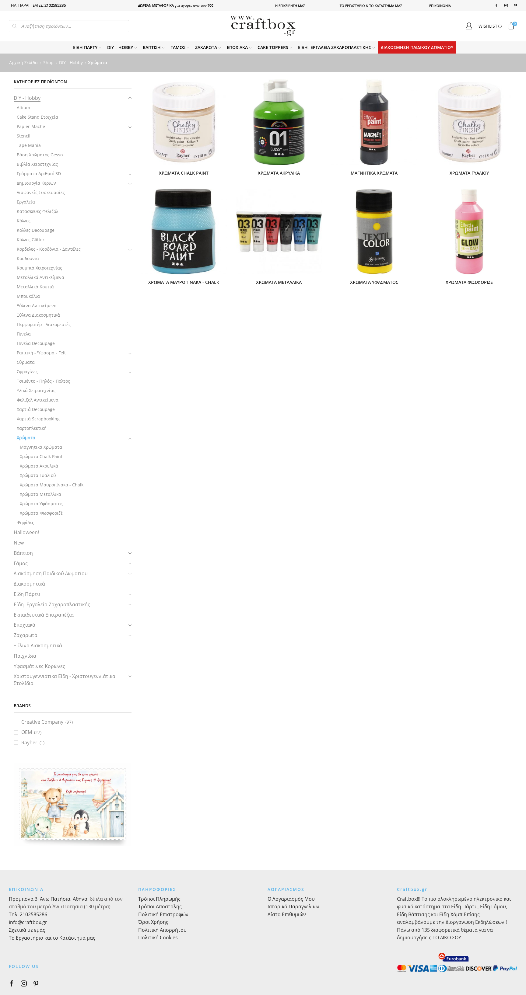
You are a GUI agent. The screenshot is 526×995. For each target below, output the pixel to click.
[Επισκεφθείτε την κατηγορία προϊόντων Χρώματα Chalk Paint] (184, 122)
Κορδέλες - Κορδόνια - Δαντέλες (49, 249)
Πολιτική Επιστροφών (163, 914)
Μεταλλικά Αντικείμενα (40, 277)
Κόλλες (23, 221)
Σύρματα (26, 362)
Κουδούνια (28, 258)
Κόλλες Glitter (30, 239)
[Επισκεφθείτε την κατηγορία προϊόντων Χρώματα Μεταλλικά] (279, 232)
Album (23, 107)
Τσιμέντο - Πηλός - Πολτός (43, 381)
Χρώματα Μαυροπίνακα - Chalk (51, 485)
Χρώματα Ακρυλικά (39, 466)
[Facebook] (496, 5)
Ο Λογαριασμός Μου (291, 899)
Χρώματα (26, 437)
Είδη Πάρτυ (85, 47)
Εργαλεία (26, 202)
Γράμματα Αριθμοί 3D (39, 173)
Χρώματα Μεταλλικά (40, 494)
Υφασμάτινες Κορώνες (39, 666)
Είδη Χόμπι (451, 914)
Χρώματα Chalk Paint (41, 456)
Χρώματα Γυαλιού (38, 475)
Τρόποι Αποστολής (160, 906)
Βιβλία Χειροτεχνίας (37, 164)
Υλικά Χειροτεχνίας (36, 390)
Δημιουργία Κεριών (36, 183)
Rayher (29, 742)
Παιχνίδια (25, 655)
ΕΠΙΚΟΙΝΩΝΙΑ (440, 5)
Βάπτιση (152, 47)
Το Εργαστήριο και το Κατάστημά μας (52, 937)
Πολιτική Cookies (158, 937)
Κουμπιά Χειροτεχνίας (39, 268)
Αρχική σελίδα (23, 62)
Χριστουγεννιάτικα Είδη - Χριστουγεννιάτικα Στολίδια (64, 680)
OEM (26, 732)
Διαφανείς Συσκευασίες (41, 192)
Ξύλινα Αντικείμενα (37, 305)
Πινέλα (24, 334)
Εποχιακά (237, 47)
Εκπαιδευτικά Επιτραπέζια (44, 614)
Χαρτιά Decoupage (36, 409)
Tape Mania (29, 145)
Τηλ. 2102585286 (28, 914)
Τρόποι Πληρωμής (159, 899)
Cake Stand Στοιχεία (37, 117)
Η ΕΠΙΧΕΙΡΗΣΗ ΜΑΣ (290, 5)
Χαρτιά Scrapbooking (38, 419)
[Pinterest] (515, 5)
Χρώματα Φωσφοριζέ (41, 513)
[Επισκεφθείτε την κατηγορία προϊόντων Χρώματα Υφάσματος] (374, 232)
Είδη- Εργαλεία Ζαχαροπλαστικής (334, 47)
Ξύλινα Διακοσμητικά (38, 315)
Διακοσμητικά (29, 583)
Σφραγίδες (27, 371)
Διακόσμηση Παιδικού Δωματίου (417, 47)
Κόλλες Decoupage (35, 230)
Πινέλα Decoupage (36, 343)
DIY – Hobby (120, 47)
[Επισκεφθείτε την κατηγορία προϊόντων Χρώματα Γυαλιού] (469, 122)
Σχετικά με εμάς (27, 930)
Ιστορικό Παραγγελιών (293, 906)
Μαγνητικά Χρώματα (41, 447)
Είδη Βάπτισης (413, 914)
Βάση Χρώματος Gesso (40, 155)
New (19, 542)
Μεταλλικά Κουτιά (35, 287)
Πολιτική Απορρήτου (162, 930)
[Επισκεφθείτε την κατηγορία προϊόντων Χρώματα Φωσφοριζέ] (469, 232)
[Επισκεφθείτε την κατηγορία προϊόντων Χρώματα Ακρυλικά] (279, 122)
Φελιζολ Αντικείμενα (37, 400)
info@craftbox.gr (28, 922)
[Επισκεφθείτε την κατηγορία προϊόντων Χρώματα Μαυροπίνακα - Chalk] (184, 232)
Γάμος (177, 47)
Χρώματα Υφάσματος (41, 503)
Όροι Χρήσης (153, 922)
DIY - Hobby (71, 62)
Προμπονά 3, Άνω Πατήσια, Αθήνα (48, 899)
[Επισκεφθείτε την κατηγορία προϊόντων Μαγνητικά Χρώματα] (374, 122)
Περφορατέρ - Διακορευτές (44, 324)
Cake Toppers (273, 47)
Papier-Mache (31, 126)
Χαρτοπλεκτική (32, 428)
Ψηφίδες (25, 522)
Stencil (23, 136)
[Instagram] (506, 5)
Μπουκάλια (28, 296)
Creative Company (42, 721)
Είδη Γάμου (492, 906)
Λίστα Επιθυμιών (287, 914)
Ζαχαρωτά (206, 47)
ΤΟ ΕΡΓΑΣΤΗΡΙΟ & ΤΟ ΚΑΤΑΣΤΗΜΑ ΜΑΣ (371, 5)
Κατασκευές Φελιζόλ (37, 211)
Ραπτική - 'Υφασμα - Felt (41, 353)
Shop (48, 62)
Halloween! (26, 532)
